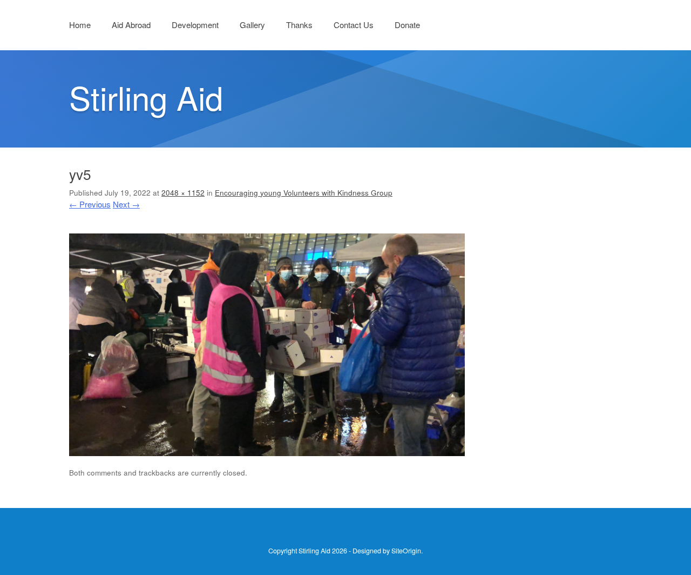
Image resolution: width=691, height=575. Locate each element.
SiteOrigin (406, 551)
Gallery (252, 24)
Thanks (299, 24)
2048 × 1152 (183, 193)
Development (195, 24)
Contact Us (354, 24)
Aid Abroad (131, 24)
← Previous (90, 204)
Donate (407, 24)
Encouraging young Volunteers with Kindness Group (303, 193)
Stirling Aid (146, 96)
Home (80, 24)
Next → (126, 204)
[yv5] (267, 452)
